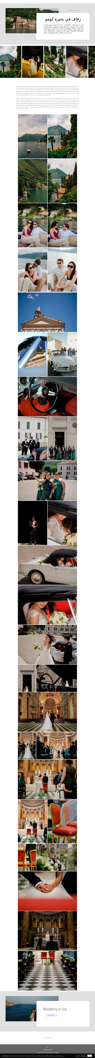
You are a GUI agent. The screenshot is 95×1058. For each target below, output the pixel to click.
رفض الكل (83, 1055)
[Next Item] (92, 62)
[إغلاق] (93, 1056)
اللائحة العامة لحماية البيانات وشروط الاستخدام (47, 1052)
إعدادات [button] (77, 1055)
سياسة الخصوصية (5, 1055)
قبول (89, 1055)
